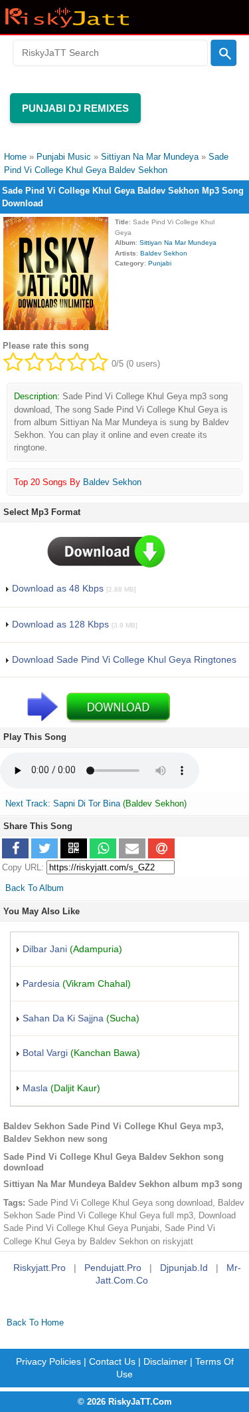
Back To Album (34, 888)
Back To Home (35, 1322)
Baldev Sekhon (163, 253)
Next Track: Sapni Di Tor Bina (62, 803)
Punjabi (159, 263)
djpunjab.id (184, 1267)
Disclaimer (165, 1361)
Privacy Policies (48, 1361)
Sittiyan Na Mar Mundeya (177, 242)
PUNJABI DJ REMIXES (75, 108)
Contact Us (112, 1361)
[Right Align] (223, 53)
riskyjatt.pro (39, 1267)
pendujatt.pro (112, 1267)
